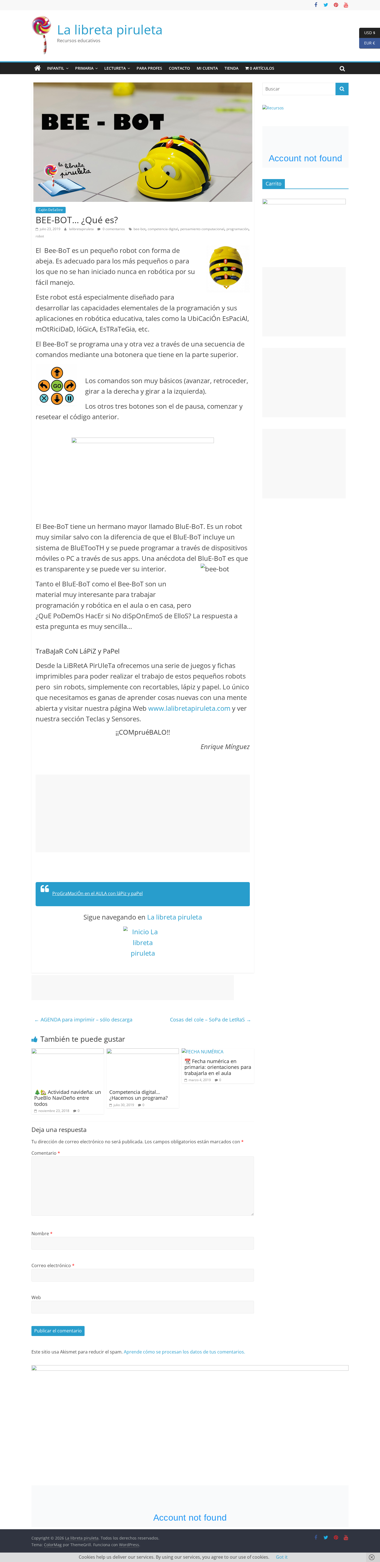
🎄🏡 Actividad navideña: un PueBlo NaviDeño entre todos (67, 1098)
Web (36, 1297)
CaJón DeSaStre (50, 209)
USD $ (367, 32)
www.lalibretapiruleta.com (189, 708)
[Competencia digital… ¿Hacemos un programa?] (143, 1052)
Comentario (45, 1153)
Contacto (179, 68)
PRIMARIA (84, 68)
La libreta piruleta (110, 29)
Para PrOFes (149, 68)
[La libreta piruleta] (37, 68)
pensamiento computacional (202, 229)
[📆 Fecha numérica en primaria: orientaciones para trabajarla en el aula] (202, 1052)
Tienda (231, 68)
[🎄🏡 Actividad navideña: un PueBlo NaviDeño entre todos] (67, 1052)
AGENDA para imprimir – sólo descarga (83, 1019)
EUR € (367, 43)
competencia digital (163, 229)
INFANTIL (55, 68)
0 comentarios (113, 229)
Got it (282, 1557)
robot (40, 236)
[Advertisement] (143, 813)
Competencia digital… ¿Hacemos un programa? (138, 1095)
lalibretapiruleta (82, 229)
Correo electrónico (53, 1265)
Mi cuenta (207, 68)
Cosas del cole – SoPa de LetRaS (210, 1019)
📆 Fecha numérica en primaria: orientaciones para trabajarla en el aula (217, 1067)
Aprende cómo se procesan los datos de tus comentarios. (184, 1352)
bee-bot (139, 229)
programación (237, 229)
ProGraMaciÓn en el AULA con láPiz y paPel (97, 893)
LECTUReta (115, 68)
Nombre (42, 1233)
